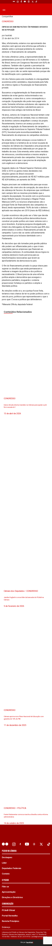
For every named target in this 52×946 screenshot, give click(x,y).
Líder (4, 863)
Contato (6, 874)
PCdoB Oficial (8, 910)
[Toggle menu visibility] (3, 10)
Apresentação (9, 892)
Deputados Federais (11, 868)
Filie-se (5, 886)
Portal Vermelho (10, 916)
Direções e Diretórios (12, 897)
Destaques (7, 857)
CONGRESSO (8, 21)
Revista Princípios (10, 921)
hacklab (29, 942)
